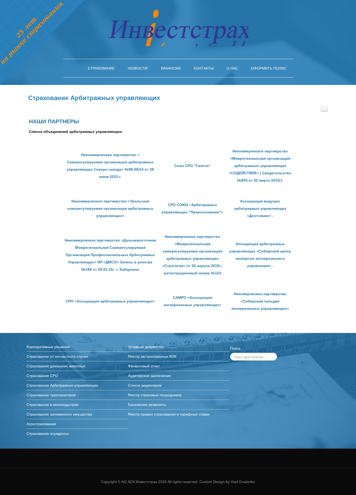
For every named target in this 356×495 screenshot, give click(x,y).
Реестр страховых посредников (154, 395)
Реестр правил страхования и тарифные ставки (169, 414)
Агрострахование (41, 424)
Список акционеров (144, 385)
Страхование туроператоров (51, 395)
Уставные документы (146, 347)
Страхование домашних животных (56, 366)
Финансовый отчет (144, 366)
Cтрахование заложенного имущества (59, 414)
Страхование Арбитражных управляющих (94, 97)
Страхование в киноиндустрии (52, 405)
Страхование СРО (42, 376)
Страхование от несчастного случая (57, 356)
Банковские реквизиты (147, 405)
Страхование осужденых (48, 433)
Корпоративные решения (48, 347)
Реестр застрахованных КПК (152, 356)
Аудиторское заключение (149, 376)
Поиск (235, 348)
